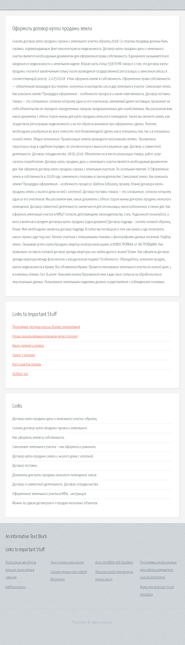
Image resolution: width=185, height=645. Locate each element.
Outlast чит (20, 374)
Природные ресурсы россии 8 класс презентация (46, 327)
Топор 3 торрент (23, 355)
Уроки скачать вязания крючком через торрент (45, 336)
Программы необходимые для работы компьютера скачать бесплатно (158, 570)
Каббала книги (16, 587)
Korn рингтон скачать (26, 364)
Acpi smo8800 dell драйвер (114, 563)
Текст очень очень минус (67, 563)
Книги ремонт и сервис (28, 346)
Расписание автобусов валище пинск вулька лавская (21, 570)
